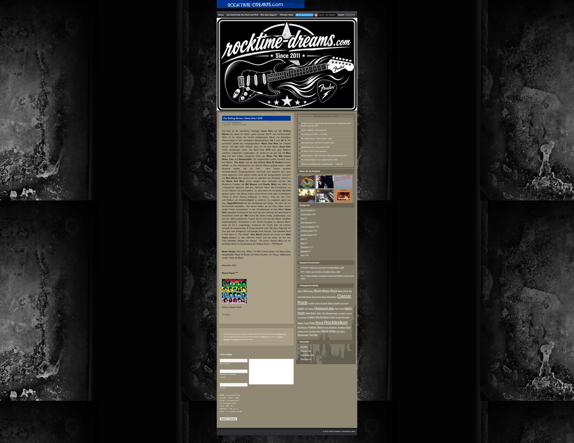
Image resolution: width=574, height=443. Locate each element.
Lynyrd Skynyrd (342, 317)
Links (302, 239)
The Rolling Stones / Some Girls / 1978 (242, 118)
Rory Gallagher (331, 328)
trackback (236, 339)
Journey (349, 313)
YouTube (313, 335)
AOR (305, 291)
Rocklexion (302, 327)
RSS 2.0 (265, 337)
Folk (336, 309)
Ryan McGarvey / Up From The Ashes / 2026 (317, 143)
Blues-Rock (329, 290)
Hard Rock (310, 313)
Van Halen (340, 331)
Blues (318, 290)
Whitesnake (303, 335)
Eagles (300, 308)
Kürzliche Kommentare (322, 116)
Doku (302, 218)
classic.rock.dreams (327, 15)
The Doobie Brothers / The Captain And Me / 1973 (319, 160)
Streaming (304, 251)
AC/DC (300, 291)
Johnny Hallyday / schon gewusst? (313, 130)
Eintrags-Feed (306, 351)
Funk (341, 309)
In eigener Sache (307, 231)
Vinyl (302, 255)
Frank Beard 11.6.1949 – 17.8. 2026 (314, 134)
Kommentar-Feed (307, 355)
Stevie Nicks (328, 331)
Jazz (319, 313)
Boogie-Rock (316, 297)
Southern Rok (314, 331)
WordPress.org (306, 359)
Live (332, 317)
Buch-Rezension (307, 210)
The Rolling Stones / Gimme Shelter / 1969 (316, 138)
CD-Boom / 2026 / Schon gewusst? (314, 151)
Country (311, 303)
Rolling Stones (316, 327)
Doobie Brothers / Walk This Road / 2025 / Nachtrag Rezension (324, 155)
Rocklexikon (336, 322)
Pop (312, 322)
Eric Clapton (309, 309)
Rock (228, 314)
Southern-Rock (303, 331)
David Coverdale (321, 303)
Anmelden (304, 347)
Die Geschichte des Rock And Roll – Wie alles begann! (252, 15)
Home (221, 15)
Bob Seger (306, 297)
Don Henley (344, 303)
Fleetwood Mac (324, 308)
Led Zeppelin (302, 317)
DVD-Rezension (306, 222)
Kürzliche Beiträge (305, 116)
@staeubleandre (306, 15)
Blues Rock (343, 291)
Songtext (341, 327)
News (303, 243)
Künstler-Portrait (306, 235)
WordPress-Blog (349, 431)
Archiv (335, 116)
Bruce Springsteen (329, 297)
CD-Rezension (236, 122)
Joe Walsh (341, 313)
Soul (348, 327)
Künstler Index (286, 15)
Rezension (304, 247)
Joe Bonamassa (329, 313)
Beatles (311, 291)
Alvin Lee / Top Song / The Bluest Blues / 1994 (327, 267)
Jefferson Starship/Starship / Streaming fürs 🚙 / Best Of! (322, 164)
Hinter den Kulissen (308, 227)
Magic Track (303, 323)
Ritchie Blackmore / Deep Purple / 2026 (315, 147)
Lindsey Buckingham (318, 317)
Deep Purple (334, 303)
